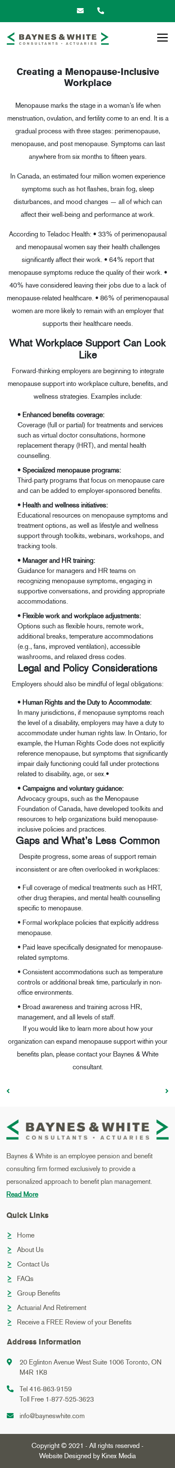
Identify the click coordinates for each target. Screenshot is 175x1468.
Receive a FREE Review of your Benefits (74, 1322)
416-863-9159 (50, 1389)
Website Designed (65, 1456)
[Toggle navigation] (162, 37)
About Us (30, 1250)
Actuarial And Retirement (51, 1308)
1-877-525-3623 (69, 1399)
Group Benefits (38, 1293)
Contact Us (33, 1264)
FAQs (25, 1279)
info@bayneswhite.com (52, 1416)
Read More (22, 1194)
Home (25, 1235)
